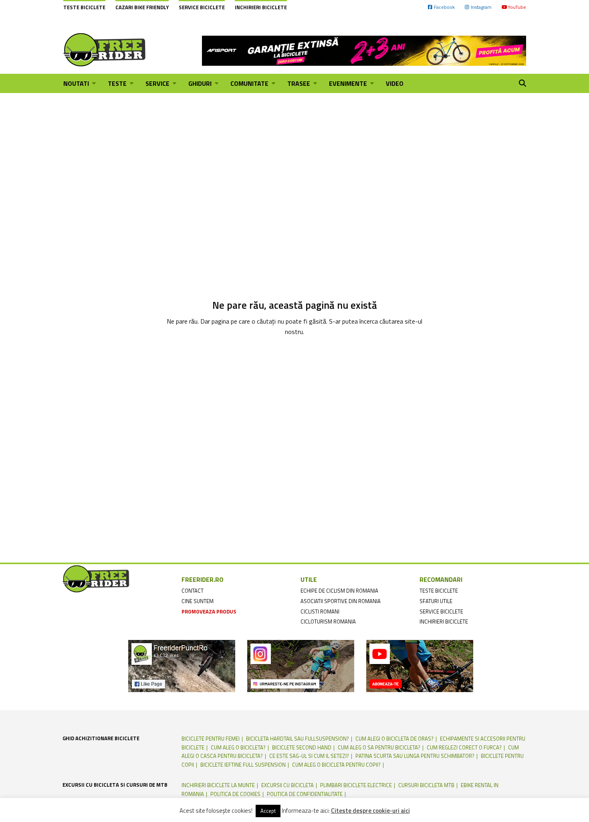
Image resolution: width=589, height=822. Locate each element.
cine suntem (198, 601)
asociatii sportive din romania (341, 601)
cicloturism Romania (328, 622)
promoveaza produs (209, 611)
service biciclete (441, 611)
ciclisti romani (320, 611)
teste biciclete (439, 591)
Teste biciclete (84, 7)
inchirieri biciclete (444, 622)
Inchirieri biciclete (261, 7)
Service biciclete (202, 7)
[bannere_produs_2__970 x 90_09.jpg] (364, 50)
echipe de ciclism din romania (339, 591)
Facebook (444, 7)
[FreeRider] (104, 50)
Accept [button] (268, 811)
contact (193, 591)
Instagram (481, 7)
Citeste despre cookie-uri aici (370, 810)
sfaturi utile (436, 601)
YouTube (517, 7)
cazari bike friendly (142, 7)
